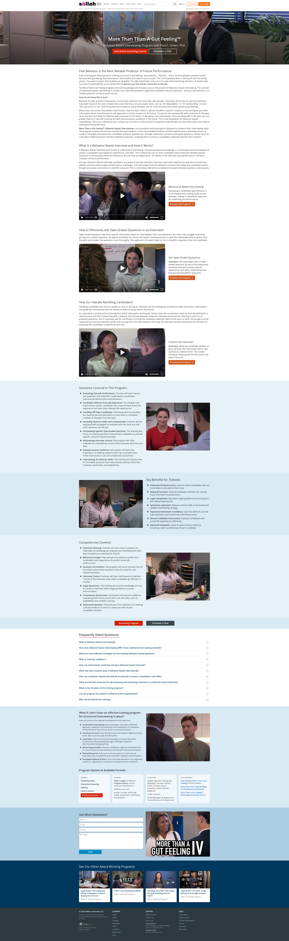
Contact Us (150, 918)
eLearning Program (129, 623)
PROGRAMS (116, 924)
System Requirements (187, 921)
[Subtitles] (96, 218)
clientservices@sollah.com (154, 928)
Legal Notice (184, 915)
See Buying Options (90, 795)
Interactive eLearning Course (130, 51)
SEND (90, 852)
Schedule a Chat (163, 51)
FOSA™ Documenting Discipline (127, 891)
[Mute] (146, 218)
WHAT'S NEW (130, 4)
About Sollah (151, 915)
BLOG (139, 4)
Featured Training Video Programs (95, 9)
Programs (191, 9)
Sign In (181, 924)
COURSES (114, 4)
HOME (114, 915)
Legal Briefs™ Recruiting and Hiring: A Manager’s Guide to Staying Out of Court (93, 893)
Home (81, 9)
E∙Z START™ (116, 929)
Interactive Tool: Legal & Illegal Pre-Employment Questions (194, 787)
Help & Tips (150, 921)
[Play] (81, 218)
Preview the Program (180, 204)
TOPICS (121, 4)
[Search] (175, 4)
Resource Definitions (203, 9)
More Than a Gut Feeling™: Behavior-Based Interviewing (125, 9)
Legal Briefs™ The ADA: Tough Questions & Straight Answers (193, 892)
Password (182, 926)
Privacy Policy (184, 918)
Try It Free (192, 4)
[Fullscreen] (162, 218)
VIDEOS (106, 4)
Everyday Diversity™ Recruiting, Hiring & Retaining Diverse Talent (160, 893)
